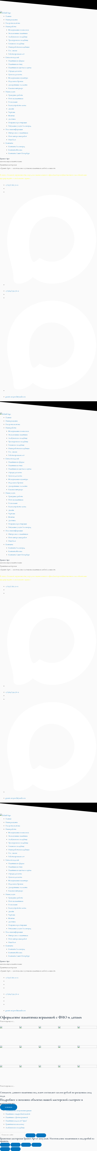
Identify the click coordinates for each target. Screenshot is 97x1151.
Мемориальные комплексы (18, 30)
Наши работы (11, 26)
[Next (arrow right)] (15, 1149)
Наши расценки (12, 20)
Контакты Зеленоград (16, 146)
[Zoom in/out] (36, 1145)
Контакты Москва (15, 150)
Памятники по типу (15, 64)
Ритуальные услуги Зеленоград (19, 126)
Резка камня (12, 102)
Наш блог (12, 140)
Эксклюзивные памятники (18, 33)
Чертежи (11, 112)
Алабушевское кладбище (18, 37)
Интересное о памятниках (18, 133)
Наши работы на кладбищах (18, 47)
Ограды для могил (15, 71)
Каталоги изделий (12, 57)
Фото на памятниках (15, 98)
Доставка (12, 119)
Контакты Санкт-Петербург (19, 153)
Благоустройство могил (17, 105)
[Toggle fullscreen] (26, 1145)
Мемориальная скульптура (18, 78)
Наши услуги (10, 92)
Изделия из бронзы (15, 81)
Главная (8, 16)
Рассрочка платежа (13, 23)
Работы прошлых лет (16, 54)
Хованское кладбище (16, 44)
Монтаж (11, 116)
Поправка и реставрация (17, 123)
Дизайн (11, 109)
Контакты (9, 143)
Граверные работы (15, 95)
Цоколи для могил (15, 74)
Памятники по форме (16, 61)
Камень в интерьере (15, 88)
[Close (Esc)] (5, 1145)
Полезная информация (14, 129)
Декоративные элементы (17, 85)
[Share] (15, 1145)
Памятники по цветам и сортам (19, 68)
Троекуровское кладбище (18, 40)
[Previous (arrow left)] (5, 1149)
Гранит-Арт (4, 159)
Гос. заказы (12, 50)
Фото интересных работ (17, 136)
